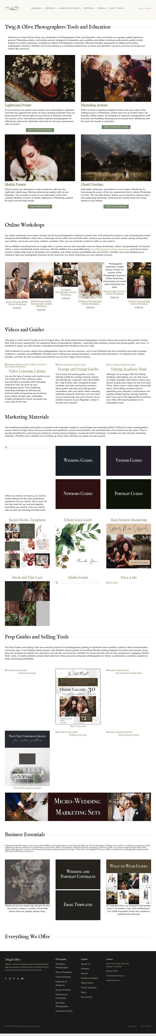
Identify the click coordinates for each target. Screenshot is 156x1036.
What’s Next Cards (78, 726)
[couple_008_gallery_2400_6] (27, 364)
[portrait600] (128, 480)
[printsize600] (27, 731)
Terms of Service (146, 1026)
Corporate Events (64, 1010)
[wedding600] (78, 446)
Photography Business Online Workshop (114, 292)
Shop (83, 992)
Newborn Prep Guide (27, 673)
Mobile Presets (15, 184)
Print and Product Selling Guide (128, 673)
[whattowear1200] (128, 860)
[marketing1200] (27, 446)
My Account (86, 996)
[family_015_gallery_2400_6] (71, 364)
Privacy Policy (132, 1026)
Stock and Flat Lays (27, 577)
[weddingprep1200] (67, 731)
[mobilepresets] (120, 364)
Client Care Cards (78, 520)
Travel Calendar (89, 987)
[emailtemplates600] (78, 891)
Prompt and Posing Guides (78, 369)
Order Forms (78, 577)
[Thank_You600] (78, 524)
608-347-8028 (144, 8)
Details (17, 283)
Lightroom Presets (18, 105)
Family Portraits (63, 976)
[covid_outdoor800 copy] (119, 731)
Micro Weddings (64, 972)
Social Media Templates (27, 520)
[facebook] (6, 978)
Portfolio (85, 968)
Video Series (87, 982)
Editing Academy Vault (128, 369)
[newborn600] (78, 480)
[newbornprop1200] (16, 670)
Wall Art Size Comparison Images (27, 788)
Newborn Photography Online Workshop (90, 302)
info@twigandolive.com (115, 976)
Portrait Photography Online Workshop (139, 302)
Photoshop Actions (94, 105)
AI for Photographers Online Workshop (109, 249)
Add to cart (15, 280)
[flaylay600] (27, 582)
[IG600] (128, 524)
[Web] (27, 860)
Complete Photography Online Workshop (65, 292)
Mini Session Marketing (128, 520)
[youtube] (22, 978)
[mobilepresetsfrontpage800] (40, 135)
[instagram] (10, 978)
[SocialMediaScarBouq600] (27, 524)
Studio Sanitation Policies (128, 735)
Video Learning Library (27, 371)
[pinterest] (14, 978)
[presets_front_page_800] (116, 56)
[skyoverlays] (116, 135)
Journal (84, 973)
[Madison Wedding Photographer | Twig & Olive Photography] (12, 2)
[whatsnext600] (78, 669)
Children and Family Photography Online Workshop (41, 304)
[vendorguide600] (128, 446)
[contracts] (78, 860)
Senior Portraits (63, 989)
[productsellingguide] (117, 670)
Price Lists (129, 577)
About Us (85, 964)
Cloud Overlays (92, 184)
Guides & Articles (89, 978)
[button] (7, 287)
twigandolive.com (113, 980)
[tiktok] (18, 978)
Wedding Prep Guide (78, 735)
